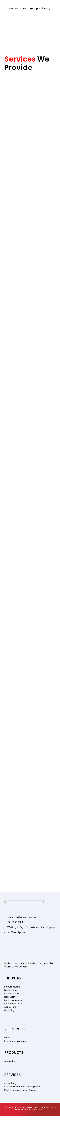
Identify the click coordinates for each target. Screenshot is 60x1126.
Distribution (10, 990)
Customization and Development (22, 1086)
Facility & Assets (13, 1000)
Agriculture (10, 1006)
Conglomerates (13, 1003)
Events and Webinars (15, 1040)
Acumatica (10, 1061)
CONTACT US (14, 426)
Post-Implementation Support (20, 1089)
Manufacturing (12, 986)
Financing (9, 1010)
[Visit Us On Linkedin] (15, 966)
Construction (11, 993)
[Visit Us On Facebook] (16, 963)
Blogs (7, 1037)
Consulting (10, 1083)
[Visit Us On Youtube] (41, 963)
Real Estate (10, 996)
